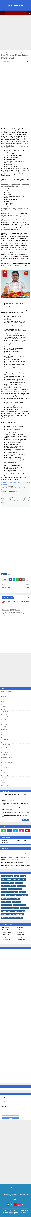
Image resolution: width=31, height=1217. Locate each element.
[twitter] (15, 830)
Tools (3, 772)
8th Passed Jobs (20, 932)
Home (2, 52)
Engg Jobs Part (5, 929)
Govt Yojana (5, 724)
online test (4, 747)
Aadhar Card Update (7, 691)
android (4, 696)
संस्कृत (3, 782)
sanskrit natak (5, 765)
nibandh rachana (6, 744)
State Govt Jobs (6, 942)
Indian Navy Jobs (21, 934)
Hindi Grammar (15, 5)
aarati (3, 693)
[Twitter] (14, 579)
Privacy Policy (24, 1210)
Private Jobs (20, 929)
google (4, 721)
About (9, 1210)
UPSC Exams (5, 842)
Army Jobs (4, 937)
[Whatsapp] (17, 579)
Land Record (5, 739)
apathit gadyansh (6, 699)
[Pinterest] (20, 579)
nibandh (4, 742)
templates (4, 770)
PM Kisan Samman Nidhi (7, 757)
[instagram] (21, 830)
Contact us (16, 1210)
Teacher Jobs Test (6, 932)
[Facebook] (10, 579)
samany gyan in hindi (7, 762)
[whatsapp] (3, 830)
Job (3, 734)
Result (3, 760)
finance (4, 719)
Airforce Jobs (5, 934)
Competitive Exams (21, 840)
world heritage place (7, 777)
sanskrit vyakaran (6, 767)
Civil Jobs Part (20, 927)
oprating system (6, 749)
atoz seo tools (5, 704)
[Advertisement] (15, 32)
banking (4, 706)
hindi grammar (5, 726)
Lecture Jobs (5, 840)
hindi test (4, 729)
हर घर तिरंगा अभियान (6, 785)
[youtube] (27, 830)
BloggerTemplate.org (15, 1214)
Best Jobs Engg (5, 927)
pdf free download (6, 754)
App (6, 52)
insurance (4, 732)
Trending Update (6, 775)
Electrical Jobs (20, 937)
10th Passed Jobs (21, 939)
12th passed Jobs (6, 939)
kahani (3, 737)
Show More (26, 819)
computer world (6, 716)
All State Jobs (20, 942)
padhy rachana (5, 752)
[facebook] (9, 830)
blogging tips (5, 711)
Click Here (11, 305)
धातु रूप (3, 780)
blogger (4, 709)
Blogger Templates (14, 1212)
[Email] (23, 579)
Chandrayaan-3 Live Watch (8, 714)
